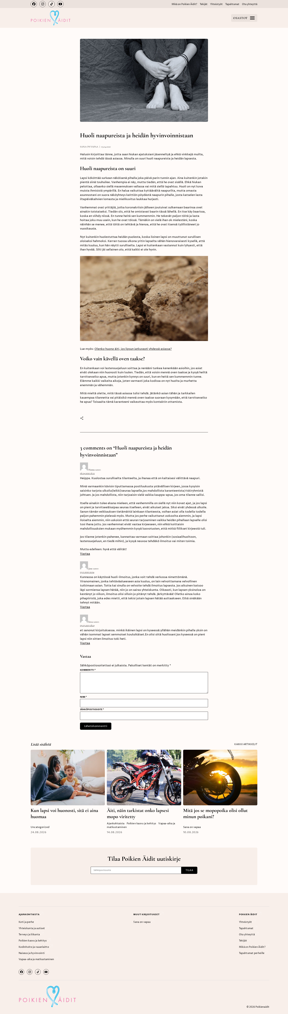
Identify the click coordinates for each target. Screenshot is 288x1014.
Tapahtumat (232, 4)
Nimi (83, 697)
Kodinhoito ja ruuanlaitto (34, 947)
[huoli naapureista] (144, 339)
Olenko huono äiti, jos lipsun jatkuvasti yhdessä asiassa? (133, 349)
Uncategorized (40, 827)
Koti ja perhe (26, 922)
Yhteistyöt (216, 4)
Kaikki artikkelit (245, 744)
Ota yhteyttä (249, 4)
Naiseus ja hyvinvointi (32, 953)
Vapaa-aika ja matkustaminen (37, 959)
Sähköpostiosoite (92, 709)
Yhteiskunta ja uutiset (32, 928)
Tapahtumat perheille (252, 953)
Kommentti (88, 670)
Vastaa (85, 554)
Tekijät (204, 4)
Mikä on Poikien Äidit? (184, 4)
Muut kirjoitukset (146, 914)
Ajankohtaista (115, 823)
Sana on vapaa (89, 146)
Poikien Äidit (248, 914)
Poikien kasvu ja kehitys (141, 823)
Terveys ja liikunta (29, 934)
